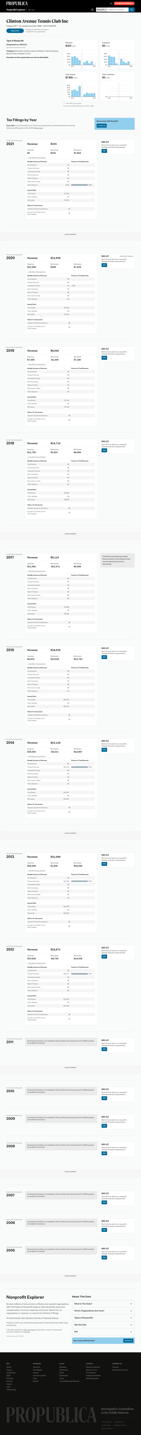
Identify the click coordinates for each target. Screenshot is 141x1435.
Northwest (63, 1370)
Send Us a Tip (91, 1370)
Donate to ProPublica (124, 3)
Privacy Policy (106, 1425)
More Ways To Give (120, 1370)
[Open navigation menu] (111, 3)
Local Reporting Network (69, 1381)
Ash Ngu (37, 1318)
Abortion (36, 1367)
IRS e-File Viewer (29, 1330)
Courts (35, 1373)
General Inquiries (93, 1367)
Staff (8, 1375)
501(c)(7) (23, 45)
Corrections (91, 1373)
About (8, 1367)
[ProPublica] (17, 3)
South (61, 1373)
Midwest (62, 1367)
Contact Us (102, 126)
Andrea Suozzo (15, 1318)
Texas (61, 1378)
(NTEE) (28, 53)
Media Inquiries (92, 1378)
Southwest (63, 1375)
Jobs (8, 1387)
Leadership (11, 1373)
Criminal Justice (39, 1375)
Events (9, 1384)
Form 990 (10, 125)
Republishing (119, 1422)
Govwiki (27, 1332)
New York (31, 10)
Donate (115, 1367)
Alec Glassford (27, 1318)
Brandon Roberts (51, 1318)
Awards (9, 1381)
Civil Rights (37, 1370)
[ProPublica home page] (51, 1415)
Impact (9, 1370)
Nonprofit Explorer (15, 9)
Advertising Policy (120, 1425)
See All (35, 1381)
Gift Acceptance (107, 1428)
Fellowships (11, 1390)
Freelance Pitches (93, 1375)
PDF (104, 151)
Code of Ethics (106, 1422)
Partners (9, 1378)
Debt (35, 1378)
